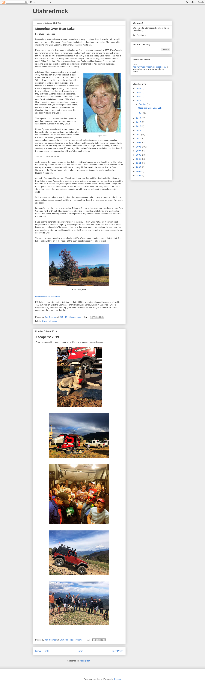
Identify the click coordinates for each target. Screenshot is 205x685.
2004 (139, 163)
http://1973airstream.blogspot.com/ (149, 67)
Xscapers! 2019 (47, 337)
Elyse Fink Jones (49, 321)
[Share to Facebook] (99, 317)
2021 (139, 92)
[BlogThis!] (93, 317)
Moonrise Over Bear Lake (55, 29)
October (143, 104)
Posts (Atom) (85, 661)
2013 (139, 126)
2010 (139, 138)
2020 (139, 96)
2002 (139, 171)
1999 (139, 175)
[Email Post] (85, 317)
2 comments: (75, 317)
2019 (139, 100)
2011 (138, 134)
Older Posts (117, 651)
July (141, 113)
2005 (139, 159)
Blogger (117, 679)
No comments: (77, 640)
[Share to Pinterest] (102, 317)
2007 (139, 151)
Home (80, 651)
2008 (139, 147)
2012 (139, 130)
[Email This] (91, 317)
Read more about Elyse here (47, 297)
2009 (139, 142)
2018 (139, 118)
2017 (139, 122)
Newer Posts (42, 651)
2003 (139, 167)
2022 (139, 88)
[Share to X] (96, 317)
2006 (139, 155)
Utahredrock (50, 11)
